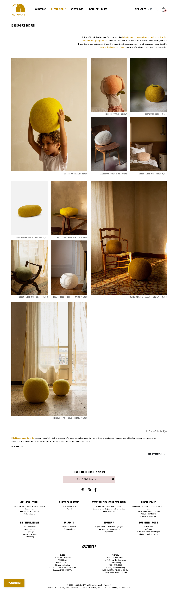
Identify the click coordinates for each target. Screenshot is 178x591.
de (150, 9)
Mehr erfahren (29, 514)
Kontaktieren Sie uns (148, 516)
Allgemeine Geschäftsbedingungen (109, 527)
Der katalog (29, 537)
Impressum (108, 532)
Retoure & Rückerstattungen (148, 532)
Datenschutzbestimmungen (109, 529)
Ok (113, 479)
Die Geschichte (30, 527)
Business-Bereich (69, 527)
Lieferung (148, 529)
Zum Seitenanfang (155, 454)
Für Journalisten (69, 529)
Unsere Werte (29, 529)
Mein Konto (148, 527)
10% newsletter (14, 583)
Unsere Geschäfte (30, 534)
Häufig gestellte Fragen (148, 534)
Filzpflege (30, 532)
